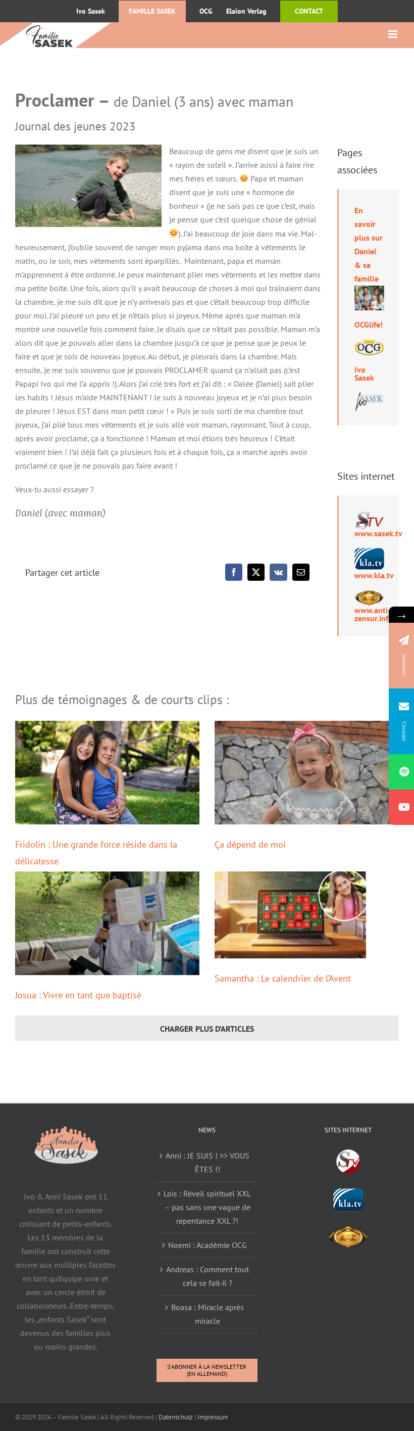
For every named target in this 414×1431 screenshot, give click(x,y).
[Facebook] (234, 572)
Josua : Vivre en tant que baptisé (78, 995)
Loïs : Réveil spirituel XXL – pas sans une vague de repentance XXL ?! (207, 1207)
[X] (256, 572)
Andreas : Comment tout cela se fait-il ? (207, 1276)
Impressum (212, 1417)
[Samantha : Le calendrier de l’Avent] (290, 914)
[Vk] (278, 572)
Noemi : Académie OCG (207, 1245)
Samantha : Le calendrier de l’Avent (283, 978)
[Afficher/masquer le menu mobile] (393, 34)
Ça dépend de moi (250, 844)
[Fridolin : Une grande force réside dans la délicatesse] (107, 772)
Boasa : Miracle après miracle (207, 1314)
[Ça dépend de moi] (307, 772)
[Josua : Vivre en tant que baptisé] (107, 923)
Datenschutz (176, 1417)
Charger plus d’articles (207, 1029)
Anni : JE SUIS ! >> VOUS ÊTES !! (207, 1162)
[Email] (301, 572)
